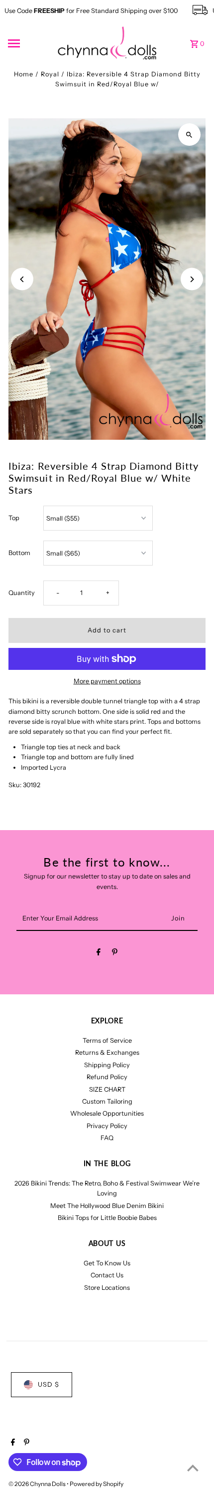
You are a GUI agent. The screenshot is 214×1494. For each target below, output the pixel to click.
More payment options (107, 681)
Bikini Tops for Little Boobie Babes (107, 1217)
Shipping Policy (107, 1065)
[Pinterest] (114, 953)
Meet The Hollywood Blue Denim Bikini (107, 1205)
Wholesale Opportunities (107, 1113)
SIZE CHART (107, 1089)
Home (23, 74)
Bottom (19, 553)
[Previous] (22, 279)
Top (13, 518)
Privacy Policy (107, 1126)
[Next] (192, 279)
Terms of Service (107, 1040)
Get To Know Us (107, 1263)
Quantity (21, 593)
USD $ (48, 1384)
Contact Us (107, 1275)
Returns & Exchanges (107, 1052)
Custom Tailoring (107, 1101)
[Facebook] (99, 953)
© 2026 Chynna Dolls (37, 1484)
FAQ (107, 1138)
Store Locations (107, 1287)
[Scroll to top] (193, 1468)
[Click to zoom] (189, 134)
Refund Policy (107, 1077)
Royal (50, 74)
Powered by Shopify (96, 1484)
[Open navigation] (29, 43)
